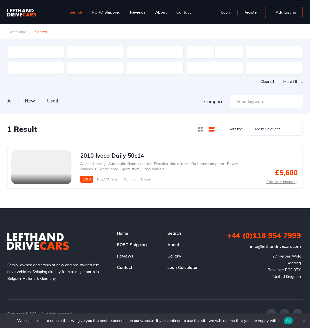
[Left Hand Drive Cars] (29, 12)
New (30, 101)
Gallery (174, 255)
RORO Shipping (106, 12)
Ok (288, 321)
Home (122, 233)
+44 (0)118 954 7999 (264, 235)
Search (76, 12)
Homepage (16, 31)
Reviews (138, 12)
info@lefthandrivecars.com (275, 246)
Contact (183, 12)
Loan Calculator (182, 267)
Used (52, 101)
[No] (304, 320)
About (161, 12)
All (10, 101)
